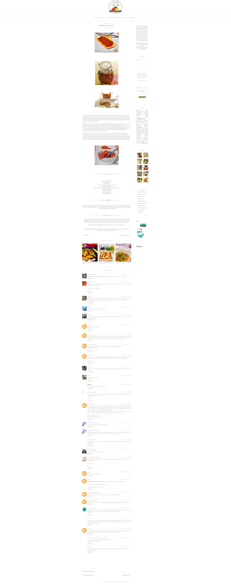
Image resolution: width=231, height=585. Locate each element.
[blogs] (143, 221)
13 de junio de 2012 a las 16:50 (126, 391)
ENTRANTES (139, 124)
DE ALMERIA (140, 122)
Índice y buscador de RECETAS (117, 17)
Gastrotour (85, 126)
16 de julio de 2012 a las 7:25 (126, 518)
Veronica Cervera (92, 392)
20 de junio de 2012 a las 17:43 (126, 500)
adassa (89, 479)
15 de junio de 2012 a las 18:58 (126, 439)
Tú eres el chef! (140, 210)
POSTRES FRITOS (142, 137)
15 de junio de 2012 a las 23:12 (126, 457)
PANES (146, 128)
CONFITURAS (139, 119)
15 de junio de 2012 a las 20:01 (126, 449)
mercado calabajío (141, 194)
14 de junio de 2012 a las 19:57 (126, 422)
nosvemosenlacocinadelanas (94, 457)
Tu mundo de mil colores (94, 422)
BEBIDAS (146, 111)
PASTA (146, 129)
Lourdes (89, 296)
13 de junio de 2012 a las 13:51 (126, 366)
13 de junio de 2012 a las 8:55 (126, 296)
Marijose (90, 307)
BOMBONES (138, 114)
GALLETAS (146, 124)
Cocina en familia (92, 508)
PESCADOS (139, 132)
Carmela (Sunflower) (93, 274)
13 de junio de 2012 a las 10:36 (126, 324)
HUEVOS (146, 126)
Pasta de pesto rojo (110, 128)
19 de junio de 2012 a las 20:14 (126, 492)
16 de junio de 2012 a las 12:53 (126, 471)
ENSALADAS (146, 123)
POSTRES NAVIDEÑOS (142, 138)
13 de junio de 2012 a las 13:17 (126, 354)
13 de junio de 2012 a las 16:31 (126, 384)
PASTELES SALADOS (140, 131)
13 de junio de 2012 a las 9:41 (126, 306)
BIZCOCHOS (139, 113)
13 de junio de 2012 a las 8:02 (126, 281)
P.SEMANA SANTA (140, 128)
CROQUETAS (142, 121)
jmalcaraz (90, 334)
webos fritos (140, 212)
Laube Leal (90, 314)
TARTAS (142, 141)
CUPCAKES (146, 121)
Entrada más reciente (89, 575)
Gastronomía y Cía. (141, 205)
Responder (90, 278)
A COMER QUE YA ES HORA (94, 492)
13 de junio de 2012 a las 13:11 (126, 344)
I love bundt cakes (141, 201)
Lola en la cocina (113, 123)
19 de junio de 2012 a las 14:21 (126, 479)
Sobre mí (131, 17)
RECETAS (102, 17)
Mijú (89, 375)
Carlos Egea (90, 404)
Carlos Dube (91, 282)
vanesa (89, 546)
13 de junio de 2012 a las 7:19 (126, 274)
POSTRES (146, 135)
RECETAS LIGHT (139, 139)
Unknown (90, 472)
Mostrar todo (146, 214)
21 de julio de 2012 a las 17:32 (126, 528)
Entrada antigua (126, 575)
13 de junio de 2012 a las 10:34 (126, 314)
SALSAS (143, 140)
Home (96, 17)
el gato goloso (140, 196)
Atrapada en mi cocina (142, 203)
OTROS (146, 127)
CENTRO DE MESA (140, 115)
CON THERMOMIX (142, 117)
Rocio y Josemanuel (92, 344)
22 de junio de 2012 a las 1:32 (126, 507)
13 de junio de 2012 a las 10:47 (126, 333)
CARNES (146, 114)
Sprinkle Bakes (140, 198)
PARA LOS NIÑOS (140, 129)
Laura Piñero (91, 354)
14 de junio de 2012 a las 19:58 (126, 430)
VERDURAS (145, 143)
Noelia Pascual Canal (93, 500)
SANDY (89, 366)
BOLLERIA (146, 113)
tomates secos (113, 135)
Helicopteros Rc (91, 439)
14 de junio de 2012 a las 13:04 (126, 403)
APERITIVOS (106, 23)
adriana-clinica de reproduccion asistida (97, 537)
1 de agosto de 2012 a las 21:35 (125, 546)
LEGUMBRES (139, 127)
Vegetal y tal (104, 125)
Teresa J (89, 518)
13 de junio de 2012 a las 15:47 (126, 375)
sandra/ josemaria (92, 449)
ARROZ (142, 111)
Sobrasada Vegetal (99, 129)
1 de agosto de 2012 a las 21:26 (125, 537)
